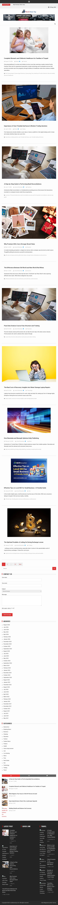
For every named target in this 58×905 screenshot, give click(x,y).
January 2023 (7, 682)
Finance (25, 61)
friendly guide (15, 499)
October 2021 (7, 708)
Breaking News (7, 729)
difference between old (10, 278)
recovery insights (20, 398)
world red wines (34, 278)
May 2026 (6, 632)
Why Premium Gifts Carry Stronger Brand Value (19, 244)
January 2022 (7, 701)
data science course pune (21, 336)
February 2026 (7, 636)
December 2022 (8, 684)
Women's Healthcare (8, 75)
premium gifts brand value (20, 255)
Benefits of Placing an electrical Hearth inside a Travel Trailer (51, 874)
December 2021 (8, 704)
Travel (5, 770)
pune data (29, 336)
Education (29, 328)
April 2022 (6, 694)
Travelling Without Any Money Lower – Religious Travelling (51, 887)
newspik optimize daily (36, 449)
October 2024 (7, 660)
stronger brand (30, 255)
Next (20, 564)
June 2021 (6, 715)
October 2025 (7, 646)
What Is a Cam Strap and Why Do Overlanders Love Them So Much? (51, 849)
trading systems (14, 137)
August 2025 (7, 651)
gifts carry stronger (9, 255)
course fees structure (10, 336)
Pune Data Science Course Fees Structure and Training (22, 326)
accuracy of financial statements (12, 195)
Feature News (7, 741)
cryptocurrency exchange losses (12, 553)
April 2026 (6, 634)
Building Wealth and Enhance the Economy (20, 808)
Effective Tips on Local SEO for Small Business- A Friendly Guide (25, 488)
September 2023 (8, 677)
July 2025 (6, 653)
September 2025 (8, 648)
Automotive (6, 727)
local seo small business (23, 499)
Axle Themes (53, 902)
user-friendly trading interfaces (36, 137)
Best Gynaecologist (9, 73)
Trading (23, 129)
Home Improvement (8, 748)
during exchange (24, 553)
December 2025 (8, 641)
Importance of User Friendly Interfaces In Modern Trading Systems (25, 126)
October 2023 (7, 675)
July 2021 (6, 713)
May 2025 (6, 658)
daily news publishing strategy (12, 449)
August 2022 (7, 687)
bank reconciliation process (26, 195)
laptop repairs (8, 398)
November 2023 (8, 672)
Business (29, 187)
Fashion (5, 739)
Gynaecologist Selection (19, 73)
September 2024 (8, 663)
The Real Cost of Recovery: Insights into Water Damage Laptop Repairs (27, 387)
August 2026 (7, 624)
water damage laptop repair (30, 398)
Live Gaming (7, 753)
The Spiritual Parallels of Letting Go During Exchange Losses (23, 542)
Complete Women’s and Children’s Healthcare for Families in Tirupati (26, 58)
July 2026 (6, 627)
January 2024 (7, 670)
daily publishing (22, 449)
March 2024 (6, 665)
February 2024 (7, 668)
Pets (5, 758)
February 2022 (7, 699)
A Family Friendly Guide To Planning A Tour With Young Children (51, 834)
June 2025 (6, 656)
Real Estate (6, 760)
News (30, 441)
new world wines (20, 278)
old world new (27, 278)
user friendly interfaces (24, 137)
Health (5, 746)
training (34, 336)
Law (5, 751)
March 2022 (6, 696)
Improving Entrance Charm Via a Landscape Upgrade (23, 801)
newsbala (28, 449)
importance (8, 137)
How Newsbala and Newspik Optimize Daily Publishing (21, 438)
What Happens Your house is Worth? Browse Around (23, 793)
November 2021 (8, 706)
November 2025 (8, 644)
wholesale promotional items (40, 255)
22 (15, 564)
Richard (17, 61)
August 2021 (7, 711)
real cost (14, 398)
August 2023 (7, 680)
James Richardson (18, 187)
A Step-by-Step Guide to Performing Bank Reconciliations (22, 184)
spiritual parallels (39, 553)
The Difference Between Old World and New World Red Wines (24, 267)
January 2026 (7, 639)
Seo (30, 491)
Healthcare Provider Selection (40, 73)
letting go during (31, 553)
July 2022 (6, 689)
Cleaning (6, 734)
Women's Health (51, 73)
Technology (29, 390)
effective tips (8, 499)
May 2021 (6, 718)
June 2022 (6, 692)
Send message (7, 614)
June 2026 (6, 629)
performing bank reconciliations (40, 195)
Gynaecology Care (29, 73)
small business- (32, 499)
